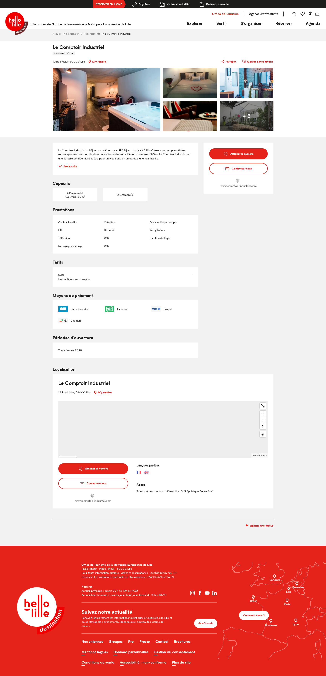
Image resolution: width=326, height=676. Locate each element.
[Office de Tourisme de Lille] (16, 23)
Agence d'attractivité (263, 14)
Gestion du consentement (174, 652)
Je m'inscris (205, 623)
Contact (161, 641)
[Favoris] (303, 14)
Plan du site (181, 662)
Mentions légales (95, 652)
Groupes (115, 641)
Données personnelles (130, 652)
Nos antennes (92, 641)
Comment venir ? (254, 615)
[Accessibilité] (310, 13)
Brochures (182, 641)
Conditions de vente (98, 662)
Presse (144, 641)
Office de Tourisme (225, 14)
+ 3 (246, 116)
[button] (195, 23)
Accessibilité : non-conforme (143, 662)
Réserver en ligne (109, 4)
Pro (131, 641)
